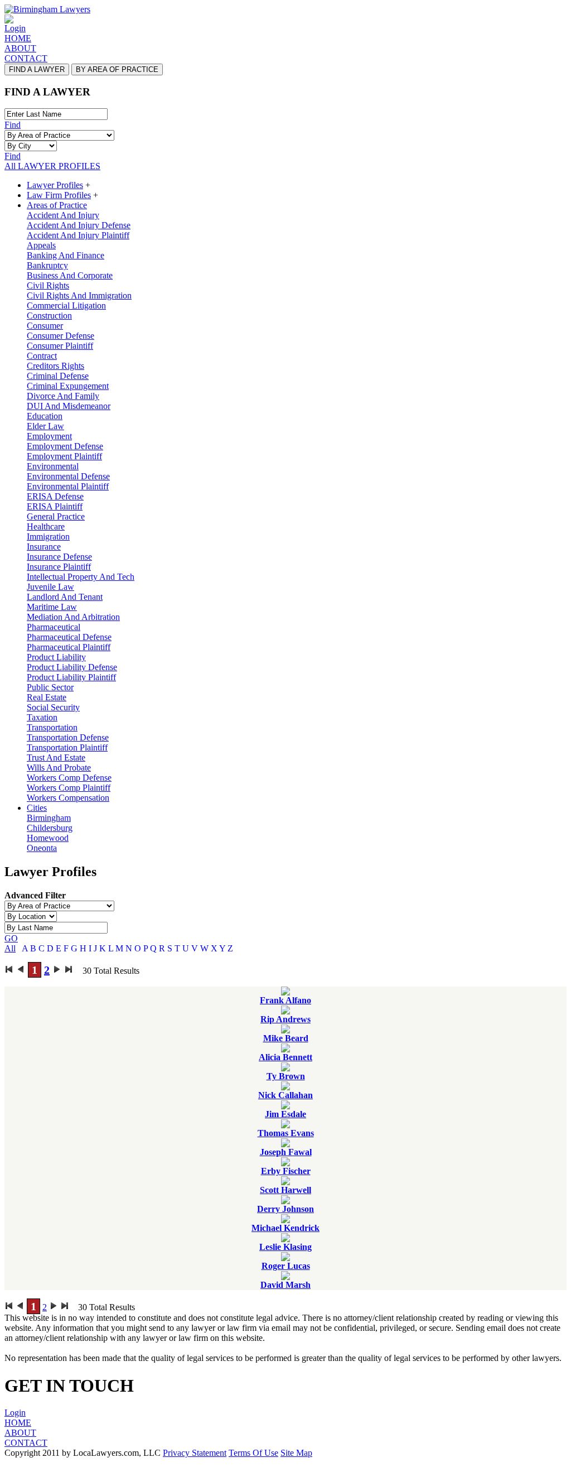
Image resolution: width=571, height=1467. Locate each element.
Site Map (296, 1453)
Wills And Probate (59, 767)
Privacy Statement (194, 1453)
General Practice (56, 516)
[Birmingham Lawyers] (47, 9)
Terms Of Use (253, 1453)
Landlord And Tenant (65, 597)
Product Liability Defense (72, 667)
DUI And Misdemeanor (68, 406)
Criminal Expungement (68, 386)
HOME (17, 38)
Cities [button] (37, 807)
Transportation (52, 727)
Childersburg (49, 828)
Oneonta (42, 848)
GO (11, 938)
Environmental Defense (68, 476)
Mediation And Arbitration (73, 617)
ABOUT (20, 48)
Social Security (53, 707)
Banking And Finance (65, 255)
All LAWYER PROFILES (52, 166)
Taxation (42, 717)
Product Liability (56, 657)
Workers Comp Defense (69, 777)
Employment (49, 436)
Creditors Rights (55, 366)
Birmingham (49, 818)
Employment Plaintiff (64, 456)
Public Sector (50, 687)
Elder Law (45, 426)
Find (12, 124)
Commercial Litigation (66, 305)
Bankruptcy (47, 265)
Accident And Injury (63, 215)
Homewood (48, 838)
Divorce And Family (63, 396)
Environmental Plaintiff (68, 486)
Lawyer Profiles (55, 185)
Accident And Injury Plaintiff (78, 235)
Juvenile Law (50, 586)
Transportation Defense (68, 737)
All (10, 948)
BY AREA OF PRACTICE (117, 69)
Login (15, 28)
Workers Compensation (68, 797)
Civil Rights (48, 285)
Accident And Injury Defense (78, 225)
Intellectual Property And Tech (80, 576)
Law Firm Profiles (59, 195)
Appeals (41, 245)
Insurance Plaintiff (59, 566)
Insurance (44, 546)
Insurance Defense (59, 556)
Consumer (45, 325)
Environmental (53, 466)
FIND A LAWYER (37, 69)
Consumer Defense (60, 335)
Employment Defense (65, 446)
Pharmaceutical (53, 627)
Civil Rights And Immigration (79, 295)
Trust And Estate (56, 757)
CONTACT (25, 58)
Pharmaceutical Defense (69, 637)
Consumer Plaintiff (60, 345)
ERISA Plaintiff (55, 506)
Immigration (48, 536)
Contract (42, 355)
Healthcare (46, 526)
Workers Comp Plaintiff (68, 787)
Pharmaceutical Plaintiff (68, 647)
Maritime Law (52, 607)
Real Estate (46, 697)
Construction (49, 315)
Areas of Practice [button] (57, 205)
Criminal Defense (58, 376)
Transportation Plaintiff (67, 747)
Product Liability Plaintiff (71, 677)
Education (44, 416)
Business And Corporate (70, 275)
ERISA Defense (55, 496)
